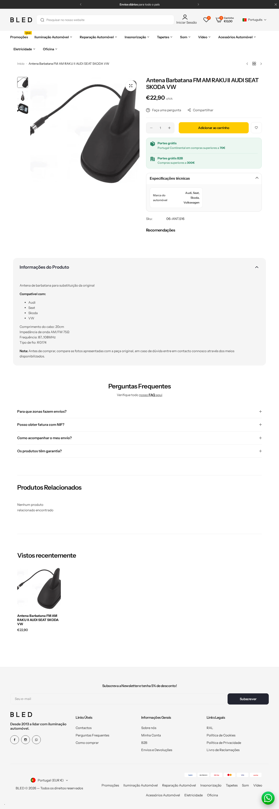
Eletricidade (193, 795)
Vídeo (257, 785)
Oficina (212, 795)
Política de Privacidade (224, 743)
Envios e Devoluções (156, 750)
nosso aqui (150, 395)
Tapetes (232, 785)
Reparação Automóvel (179, 785)
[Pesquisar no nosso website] (42, 20)
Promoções (110, 785)
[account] (186, 17)
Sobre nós (148, 728)
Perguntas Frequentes (92, 735)
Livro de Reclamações (223, 750)
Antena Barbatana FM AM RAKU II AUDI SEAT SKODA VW (38, 620)
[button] (80, 4)
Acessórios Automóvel (163, 795)
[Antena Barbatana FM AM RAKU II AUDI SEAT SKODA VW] (39, 588)
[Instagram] (25, 739)
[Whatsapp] (36, 739)
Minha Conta (151, 735)
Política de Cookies (221, 735)
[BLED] (21, 19)
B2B (144, 743)
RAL (210, 728)
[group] (85, 131)
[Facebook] (14, 739)
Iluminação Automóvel (140, 785)
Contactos (84, 728)
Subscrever (248, 699)
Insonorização (210, 785)
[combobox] (105, 20)
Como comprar (87, 743)
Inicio (20, 64)
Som (245, 785)
